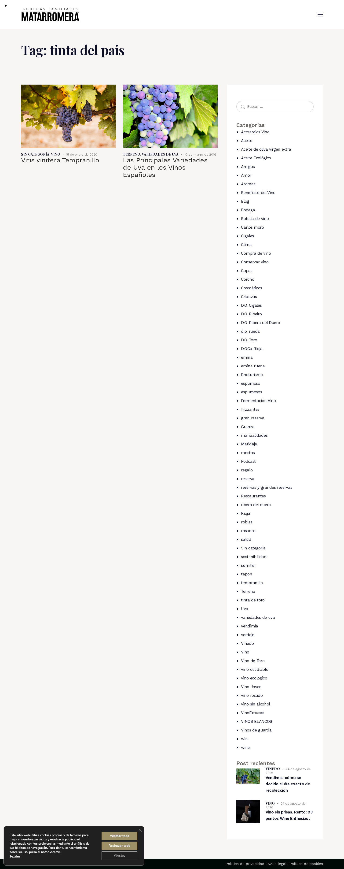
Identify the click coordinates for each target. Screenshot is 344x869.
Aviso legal (276, 864)
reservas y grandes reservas (266, 487)
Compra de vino (256, 253)
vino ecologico (254, 678)
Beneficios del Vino (258, 192)
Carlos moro (252, 227)
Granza (247, 426)
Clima (246, 244)
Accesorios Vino (255, 132)
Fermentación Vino (258, 400)
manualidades (254, 435)
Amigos (248, 166)
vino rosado (252, 695)
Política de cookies (306, 864)
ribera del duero (256, 504)
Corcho (247, 279)
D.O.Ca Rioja (251, 348)
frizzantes (250, 409)
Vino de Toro (252, 660)
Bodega (248, 210)
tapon (246, 574)
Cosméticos (251, 288)
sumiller (248, 565)
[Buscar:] (275, 106)
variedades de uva (160, 154)
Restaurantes (253, 496)
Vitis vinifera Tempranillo (60, 160)
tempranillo (252, 582)
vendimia (249, 626)
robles (246, 522)
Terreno (131, 154)
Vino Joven (251, 686)
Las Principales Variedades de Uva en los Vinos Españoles (165, 167)
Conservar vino (254, 262)
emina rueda (253, 366)
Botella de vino (255, 218)
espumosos (251, 392)
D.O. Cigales (251, 305)
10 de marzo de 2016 (200, 154)
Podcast (248, 461)
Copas (246, 270)
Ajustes (15, 856)
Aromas (248, 184)
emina (247, 357)
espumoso (250, 383)
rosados (248, 530)
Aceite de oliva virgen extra (266, 149)
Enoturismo (252, 374)
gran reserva (252, 418)
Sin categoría (35, 154)
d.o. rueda (250, 331)
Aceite (246, 140)
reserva (247, 478)
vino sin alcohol (255, 704)
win (244, 738)
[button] (320, 14)
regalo (247, 470)
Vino (55, 154)
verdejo (247, 634)
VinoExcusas (252, 712)
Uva (244, 608)
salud (246, 539)
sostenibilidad (253, 556)
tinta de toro (253, 600)
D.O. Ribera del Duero (260, 322)
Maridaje (249, 444)
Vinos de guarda (256, 730)
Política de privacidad (245, 864)
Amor (246, 175)
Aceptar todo (119, 836)
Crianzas (249, 296)
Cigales (247, 236)
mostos (248, 452)
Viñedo (247, 643)
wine (245, 747)
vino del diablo (254, 669)
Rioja (245, 513)
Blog (245, 201)
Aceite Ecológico (256, 158)
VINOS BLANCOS (256, 721)
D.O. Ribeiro (251, 314)
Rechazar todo (119, 845)
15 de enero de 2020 (81, 154)
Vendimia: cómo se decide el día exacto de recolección (288, 784)
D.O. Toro (249, 340)
